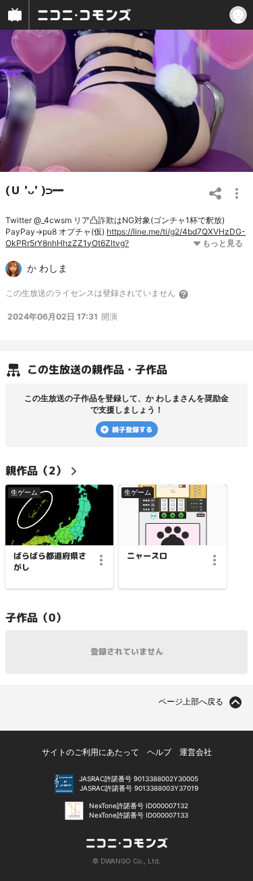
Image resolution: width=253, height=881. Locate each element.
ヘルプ (159, 752)
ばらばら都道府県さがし (49, 561)
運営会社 (195, 752)
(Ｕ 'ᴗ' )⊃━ (34, 190)
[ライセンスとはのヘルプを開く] (184, 294)
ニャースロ (147, 556)
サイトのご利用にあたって (90, 752)
